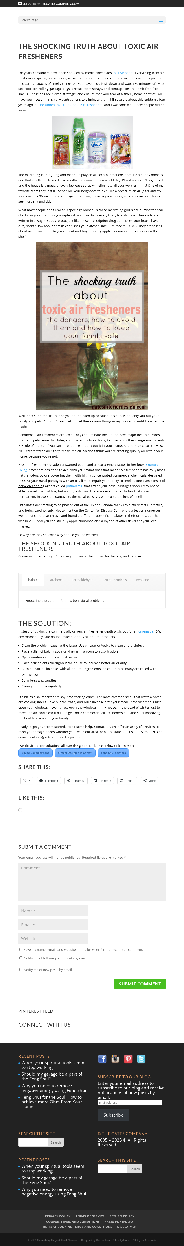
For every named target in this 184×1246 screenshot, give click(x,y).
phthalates (74, 486)
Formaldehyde (82, 580)
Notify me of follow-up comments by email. (56, 958)
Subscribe (113, 1115)
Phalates (32, 580)
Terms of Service (90, 1216)
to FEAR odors (123, 73)
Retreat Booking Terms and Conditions (77, 1227)
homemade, (145, 631)
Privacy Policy (58, 1216)
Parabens (55, 580)
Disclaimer (126, 1227)
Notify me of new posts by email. (48, 970)
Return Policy (122, 1216)
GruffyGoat (122, 1240)
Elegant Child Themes (64, 1240)
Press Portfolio (119, 1221)
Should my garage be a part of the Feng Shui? (52, 1076)
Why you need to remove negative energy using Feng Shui (54, 1088)
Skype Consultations (35, 753)
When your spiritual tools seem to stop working (53, 1065)
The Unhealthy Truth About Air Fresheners (70, 105)
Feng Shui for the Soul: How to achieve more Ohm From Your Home (52, 1101)
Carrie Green (104, 1240)
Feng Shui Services (113, 753)
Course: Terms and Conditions (73, 1221)
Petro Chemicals (115, 580)
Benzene (142, 580)
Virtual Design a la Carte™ (75, 753)
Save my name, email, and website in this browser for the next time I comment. (83, 949)
